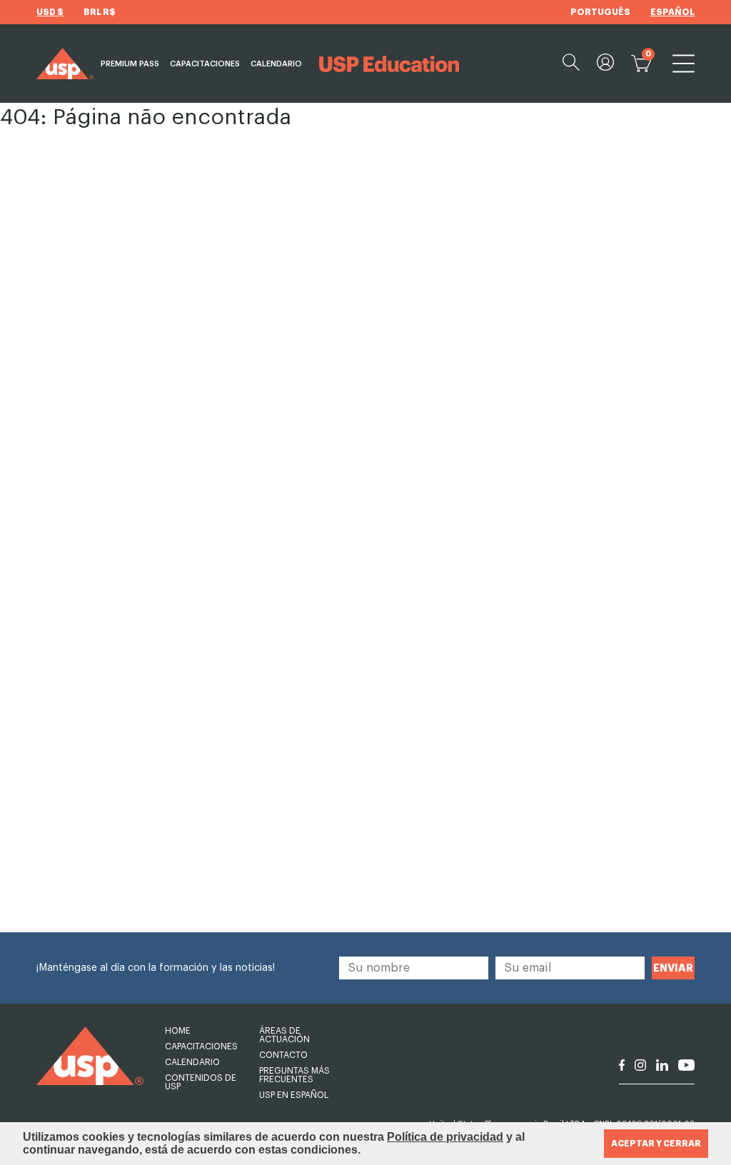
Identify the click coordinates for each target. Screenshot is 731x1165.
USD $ (50, 12)
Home (178, 1031)
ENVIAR (673, 968)
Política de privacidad (445, 1137)
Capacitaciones (205, 64)
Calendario (276, 64)
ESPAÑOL (672, 12)
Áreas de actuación (284, 1035)
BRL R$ (100, 12)
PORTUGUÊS (600, 12)
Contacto (283, 1055)
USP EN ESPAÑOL (293, 1095)
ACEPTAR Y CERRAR (656, 1143)
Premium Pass (130, 64)
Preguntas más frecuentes (294, 1075)
